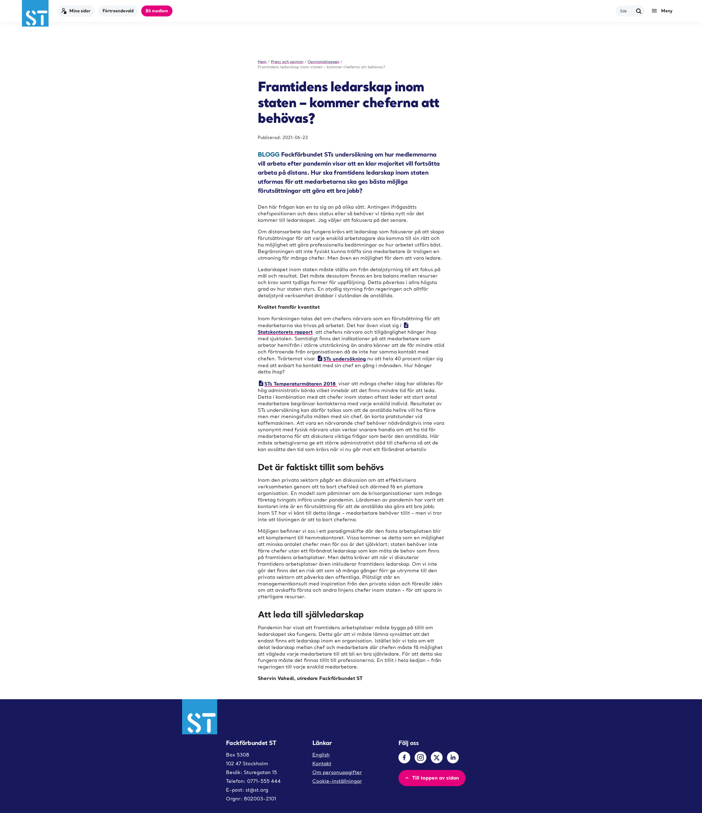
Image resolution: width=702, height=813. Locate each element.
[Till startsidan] (35, 13)
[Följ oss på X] (437, 757)
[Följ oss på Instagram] (420, 757)
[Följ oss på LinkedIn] (453, 757)
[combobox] (626, 11)
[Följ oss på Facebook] (404, 757)
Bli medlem (157, 10)
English (321, 755)
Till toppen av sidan (435, 777)
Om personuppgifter (337, 772)
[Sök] (638, 10)
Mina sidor (79, 10)
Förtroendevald (118, 10)
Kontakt (321, 763)
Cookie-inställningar (337, 781)
